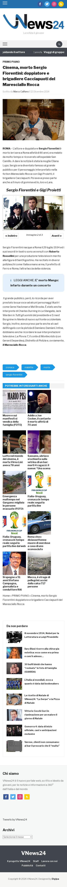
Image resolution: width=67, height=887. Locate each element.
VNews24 (33, 853)
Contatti (40, 865)
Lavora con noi (49, 861)
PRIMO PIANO (11, 61)
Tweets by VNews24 (15, 819)
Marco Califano (21, 91)
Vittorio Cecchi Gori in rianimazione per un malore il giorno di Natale (40, 715)
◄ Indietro (11, 235)
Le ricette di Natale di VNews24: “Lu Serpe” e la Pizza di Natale (42, 699)
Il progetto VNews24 (18, 861)
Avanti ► (57, 235)
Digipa (55, 879)
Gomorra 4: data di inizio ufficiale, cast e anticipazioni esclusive (40, 730)
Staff (36, 861)
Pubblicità (27, 865)
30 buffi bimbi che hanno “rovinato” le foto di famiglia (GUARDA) (40, 668)
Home (6, 595)
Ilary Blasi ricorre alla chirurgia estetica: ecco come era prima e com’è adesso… (41, 652)
